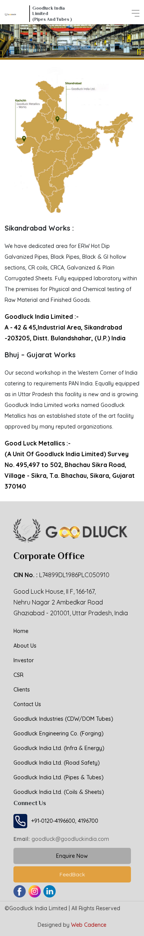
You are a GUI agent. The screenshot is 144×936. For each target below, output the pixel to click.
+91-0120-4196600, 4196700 (64, 820)
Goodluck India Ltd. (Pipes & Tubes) (58, 777)
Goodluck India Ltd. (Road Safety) (56, 762)
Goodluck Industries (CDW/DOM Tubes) (63, 718)
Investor (23, 660)
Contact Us (27, 704)
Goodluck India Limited (38, 908)
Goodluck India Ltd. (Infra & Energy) (58, 748)
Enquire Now (72, 855)
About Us (24, 645)
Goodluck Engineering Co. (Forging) (58, 733)
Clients (21, 689)
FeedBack (72, 874)
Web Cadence (88, 924)
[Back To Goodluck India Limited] (16, 14)
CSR (18, 674)
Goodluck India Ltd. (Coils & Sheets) (58, 792)
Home (20, 631)
